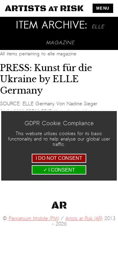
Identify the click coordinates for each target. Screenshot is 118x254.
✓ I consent (59, 169)
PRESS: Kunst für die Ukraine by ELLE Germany (46, 79)
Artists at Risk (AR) (84, 218)
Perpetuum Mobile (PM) (34, 218)
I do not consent (59, 158)
